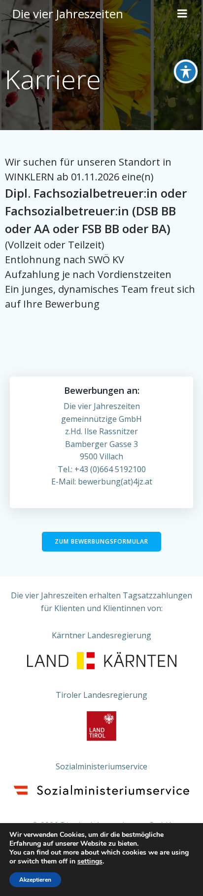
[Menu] (182, 13)
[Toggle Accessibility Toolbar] (186, 71)
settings (89, 861)
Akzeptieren (35, 880)
